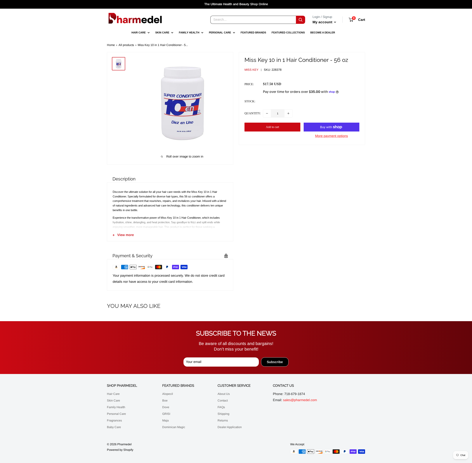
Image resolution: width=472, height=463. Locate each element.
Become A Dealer (322, 32)
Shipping (223, 413)
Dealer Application (230, 427)
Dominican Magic (173, 427)
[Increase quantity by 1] (288, 113)
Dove (165, 407)
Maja (165, 420)
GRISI (166, 413)
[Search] (300, 20)
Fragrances (114, 420)
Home (111, 45)
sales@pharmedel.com (300, 400)
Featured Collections (288, 32)
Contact (223, 400)
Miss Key (251, 69)
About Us (224, 393)
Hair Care (138, 32)
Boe (165, 400)
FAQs (221, 407)
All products (126, 45)
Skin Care (162, 32)
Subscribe (275, 362)
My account (323, 22)
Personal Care (220, 32)
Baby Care (114, 427)
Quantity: (252, 113)
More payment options (331, 136)
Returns (223, 420)
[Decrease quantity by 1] (267, 113)
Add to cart (272, 127)
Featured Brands (253, 32)
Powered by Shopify (120, 449)
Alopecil (167, 393)
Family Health (189, 32)
